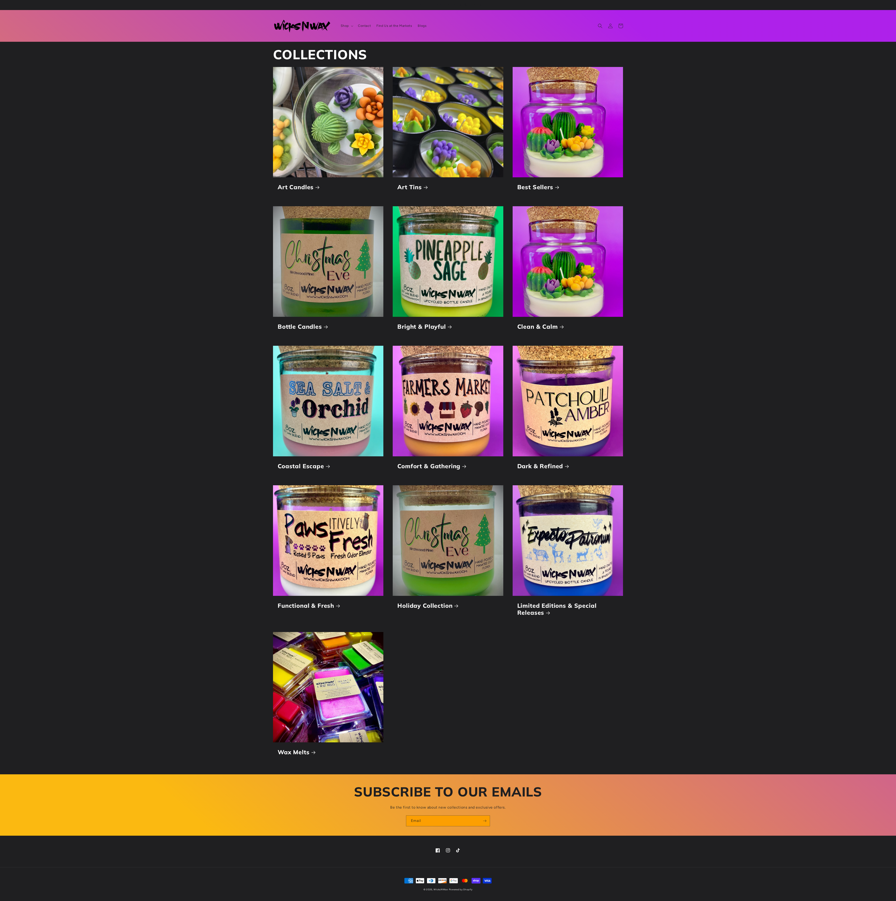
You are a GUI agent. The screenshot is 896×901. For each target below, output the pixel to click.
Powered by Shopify (461, 889)
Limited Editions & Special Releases (557, 609)
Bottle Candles (300, 326)
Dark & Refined (540, 466)
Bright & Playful (421, 326)
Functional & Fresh (306, 605)
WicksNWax (441, 889)
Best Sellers (535, 187)
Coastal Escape (301, 466)
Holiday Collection (424, 605)
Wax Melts (294, 752)
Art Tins (409, 187)
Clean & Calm (537, 326)
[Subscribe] (485, 820)
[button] (346, 26)
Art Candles (296, 187)
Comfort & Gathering (428, 466)
